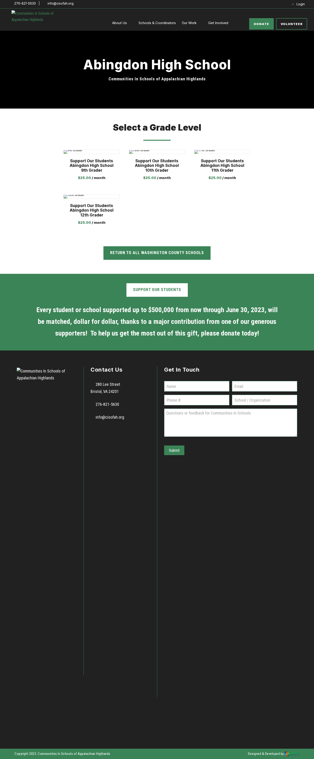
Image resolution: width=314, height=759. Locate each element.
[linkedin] (269, 4)
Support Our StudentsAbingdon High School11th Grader (222, 166)
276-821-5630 (107, 404)
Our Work (189, 23)
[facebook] (262, 4)
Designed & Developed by (266, 754)
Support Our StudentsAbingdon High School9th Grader (92, 166)
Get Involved (218, 23)
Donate (261, 24)
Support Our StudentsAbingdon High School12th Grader (92, 210)
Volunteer (292, 24)
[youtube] (276, 4)
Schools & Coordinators (157, 23)
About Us (119, 23)
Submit (174, 450)
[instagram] (284, 4)
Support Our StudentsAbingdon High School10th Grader (157, 166)
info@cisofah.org (110, 417)
